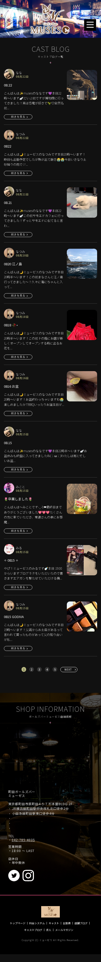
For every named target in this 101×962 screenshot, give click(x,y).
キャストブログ (33, 930)
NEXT (68, 669)
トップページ (17, 923)
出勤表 (67, 923)
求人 (48, 930)
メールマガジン (64, 930)
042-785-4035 (23, 840)
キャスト (54, 923)
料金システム (37, 923)
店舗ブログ (81, 923)
